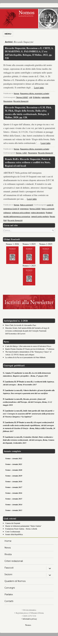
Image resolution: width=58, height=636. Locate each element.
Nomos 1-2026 (12, 243)
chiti (30, 97)
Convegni (9, 587)
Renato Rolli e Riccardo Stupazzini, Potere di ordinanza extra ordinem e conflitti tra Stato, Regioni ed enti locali (27, 162)
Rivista (8, 554)
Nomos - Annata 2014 (13, 504)
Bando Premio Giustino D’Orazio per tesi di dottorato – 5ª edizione (29, 349)
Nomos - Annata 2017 (13, 487)
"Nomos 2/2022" (22, 97)
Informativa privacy (30, 618)
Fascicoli (8, 567)
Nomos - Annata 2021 (13, 464)
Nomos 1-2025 (29, 265)
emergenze (24, 208)
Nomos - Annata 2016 (13, 493)
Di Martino (37, 97)
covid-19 (50, 204)
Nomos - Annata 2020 (13, 470)
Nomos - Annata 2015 (13, 498)
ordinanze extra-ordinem (21, 212)
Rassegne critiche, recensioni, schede (34, 93)
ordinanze (7, 212)
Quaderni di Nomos (15, 581)
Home (7, 541)
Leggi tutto (39, 87)
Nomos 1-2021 (21, 152)
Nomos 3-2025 (29, 243)
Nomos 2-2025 (45, 243)
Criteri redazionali (13, 561)
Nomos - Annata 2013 (13, 510)
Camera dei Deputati (12, 523)
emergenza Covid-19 (11, 208)
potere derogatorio (38, 212)
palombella (45, 97)
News (7, 547)
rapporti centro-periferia (40, 216)
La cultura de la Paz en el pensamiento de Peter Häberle (25, 357)
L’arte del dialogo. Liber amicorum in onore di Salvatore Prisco (28, 346)
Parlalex (8, 594)
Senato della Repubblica (14, 534)
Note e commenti (26, 204)
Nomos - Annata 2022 (13, 458)
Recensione (7, 101)
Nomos (16, 93)
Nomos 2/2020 (35, 208)
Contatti (8, 601)
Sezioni (8, 574)
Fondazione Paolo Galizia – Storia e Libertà (21, 528)
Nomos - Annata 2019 (13, 475)
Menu (8, 34)
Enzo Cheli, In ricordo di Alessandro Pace (20, 325)
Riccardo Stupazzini (20, 101)
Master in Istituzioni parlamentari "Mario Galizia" (23, 526)
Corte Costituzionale (12, 531)
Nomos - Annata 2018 (13, 481)
